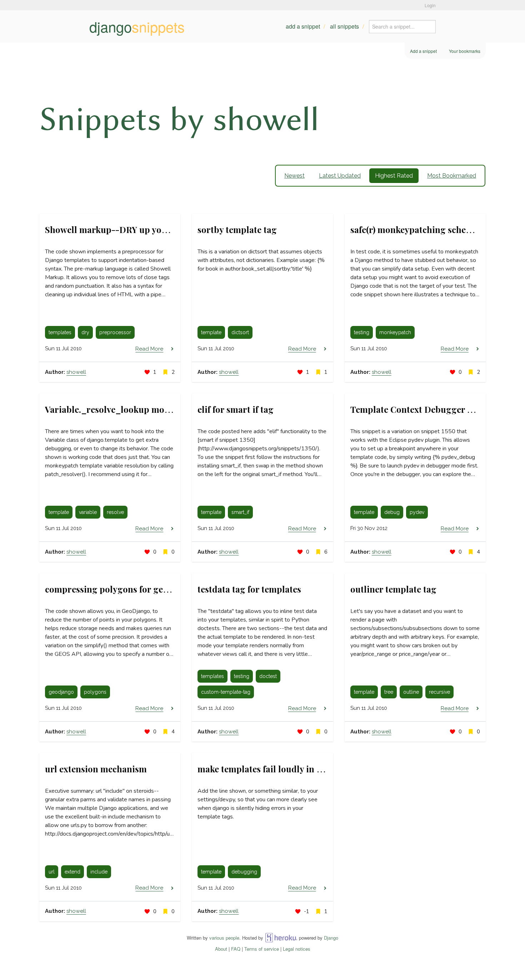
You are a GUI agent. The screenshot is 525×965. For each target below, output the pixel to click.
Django (331, 937)
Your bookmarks (464, 51)
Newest (294, 175)
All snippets (344, 26)
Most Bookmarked (451, 175)
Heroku (280, 937)
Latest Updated (340, 175)
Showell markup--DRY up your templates (128, 229)
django (137, 26)
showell (76, 372)
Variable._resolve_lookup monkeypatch (125, 409)
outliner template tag (393, 589)
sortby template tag (237, 229)
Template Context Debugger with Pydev (430, 409)
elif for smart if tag (236, 409)
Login (430, 5)
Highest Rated (394, 175)
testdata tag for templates (249, 589)
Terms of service (261, 948)
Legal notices (296, 948)
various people (224, 937)
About (221, 948)
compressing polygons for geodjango (120, 589)
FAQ (235, 948)
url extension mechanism (96, 769)
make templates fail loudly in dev (264, 769)
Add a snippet (303, 26)
